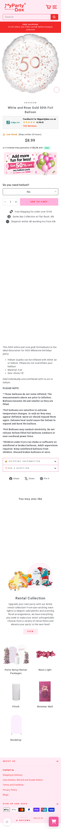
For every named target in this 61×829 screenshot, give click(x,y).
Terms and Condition (13, 785)
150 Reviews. (30, 126)
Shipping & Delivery (12, 775)
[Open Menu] (54, 7)
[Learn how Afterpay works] (46, 147)
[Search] (54, 17)
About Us (9, 761)
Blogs (5, 795)
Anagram (30, 103)
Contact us (8, 770)
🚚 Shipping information (22, 461)
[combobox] (30, 17)
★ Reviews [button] (23, 820)
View (30, 631)
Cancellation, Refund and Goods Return (23, 780)
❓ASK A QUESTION (17, 468)
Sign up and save (15, 804)
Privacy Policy (10, 790)
